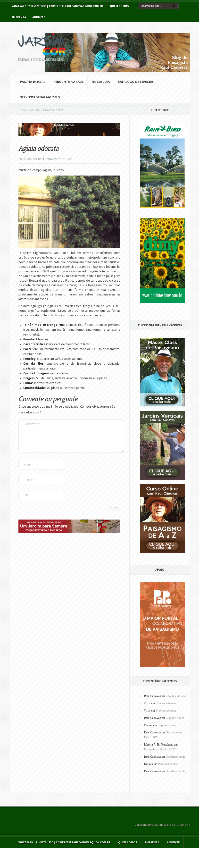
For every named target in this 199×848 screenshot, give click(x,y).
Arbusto (34, 110)
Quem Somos (119, 6)
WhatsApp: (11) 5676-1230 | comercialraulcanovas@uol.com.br (58, 6)
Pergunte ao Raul (68, 82)
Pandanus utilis (175, 757)
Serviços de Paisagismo (40, 97)
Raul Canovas (47, 159)
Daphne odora (175, 718)
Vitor (147, 703)
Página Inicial (32, 82)
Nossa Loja (101, 82)
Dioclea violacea (176, 696)
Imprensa (19, 17)
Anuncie (38, 17)
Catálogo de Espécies (136, 82)
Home (22, 110)
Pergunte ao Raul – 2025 (160, 749)
